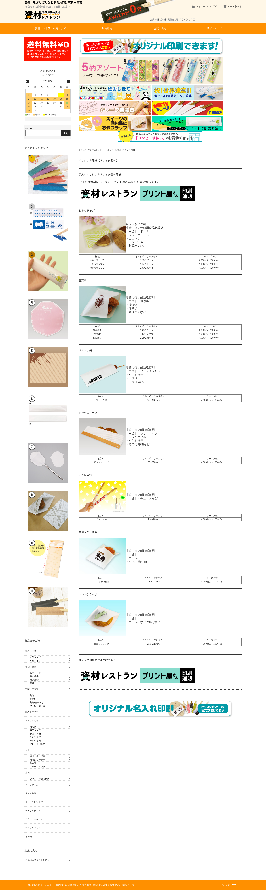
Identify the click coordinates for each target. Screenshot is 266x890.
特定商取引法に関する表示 (67, 885)
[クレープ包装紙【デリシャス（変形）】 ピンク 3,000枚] (48, 319)
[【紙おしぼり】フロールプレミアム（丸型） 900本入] (48, 271)
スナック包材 (31, 720)
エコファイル (31, 784)
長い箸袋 (34, 676)
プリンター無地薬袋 (39, 778)
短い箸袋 (34, 680)
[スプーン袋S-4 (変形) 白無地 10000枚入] (48, 463)
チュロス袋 (35, 733)
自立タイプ (35, 730)
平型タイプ (35, 660)
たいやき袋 (35, 737)
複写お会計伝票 (37, 759)
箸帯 (32, 683)
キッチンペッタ (37, 766)
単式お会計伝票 (37, 756)
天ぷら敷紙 (30, 793)
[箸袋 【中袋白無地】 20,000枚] (48, 415)
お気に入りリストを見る (37, 860)
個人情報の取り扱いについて (40, 885)
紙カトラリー (31, 712)
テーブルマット (33, 828)
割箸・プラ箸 (31, 689)
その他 (28, 836)
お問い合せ (160, 28)
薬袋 (27, 772)
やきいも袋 (35, 740)
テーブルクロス (33, 810)
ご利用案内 (106, 28)
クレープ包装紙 (37, 744)
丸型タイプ (35, 657)
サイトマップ (214, 28)
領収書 (33, 763)
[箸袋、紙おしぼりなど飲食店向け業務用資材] (42, 20)
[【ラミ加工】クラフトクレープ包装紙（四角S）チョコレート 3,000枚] (48, 367)
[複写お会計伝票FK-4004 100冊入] (48, 559)
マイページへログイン (207, 6)
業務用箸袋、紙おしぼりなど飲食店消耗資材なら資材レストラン (108, 885)
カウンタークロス (34, 819)
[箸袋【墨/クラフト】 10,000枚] (48, 607)
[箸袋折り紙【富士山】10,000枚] (48, 222)
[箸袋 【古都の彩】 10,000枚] (48, 174)
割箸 (32, 695)
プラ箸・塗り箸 (37, 706)
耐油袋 (33, 726)
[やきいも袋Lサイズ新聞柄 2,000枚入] (48, 511)
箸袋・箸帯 (30, 666)
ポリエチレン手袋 (34, 802)
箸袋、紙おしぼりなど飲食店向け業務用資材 (53, 2)
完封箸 (33, 699)
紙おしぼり (30, 651)
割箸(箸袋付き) (37, 702)
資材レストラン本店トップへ (51, 28)
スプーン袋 (35, 673)
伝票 (27, 750)
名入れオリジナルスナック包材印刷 (100, 174)
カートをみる (234, 6)
